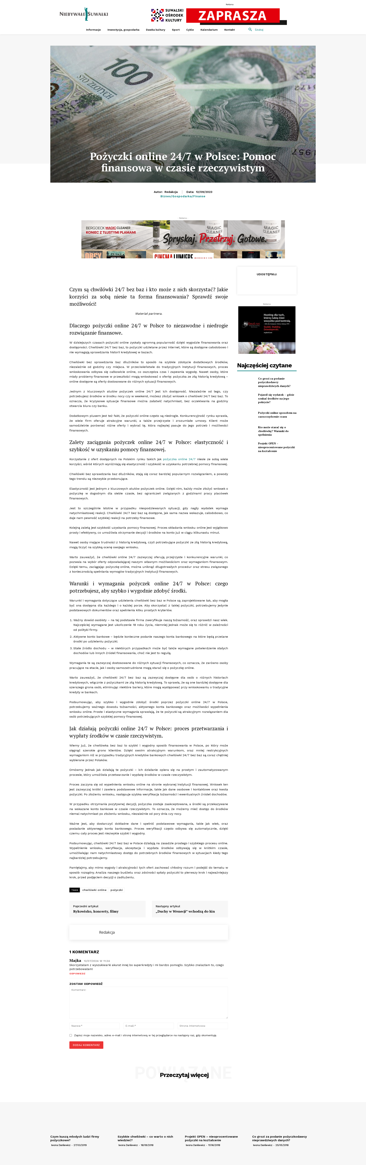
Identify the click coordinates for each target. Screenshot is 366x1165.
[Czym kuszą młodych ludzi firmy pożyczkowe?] (82, 1109)
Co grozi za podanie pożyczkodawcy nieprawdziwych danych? (274, 382)
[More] (150, 270)
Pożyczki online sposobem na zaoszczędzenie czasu (277, 414)
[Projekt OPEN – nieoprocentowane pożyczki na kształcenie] (246, 447)
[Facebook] (97, 270)
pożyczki (117, 889)
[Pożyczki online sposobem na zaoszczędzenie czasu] (246, 414)
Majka (75, 960)
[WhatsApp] (124, 270)
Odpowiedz (77, 973)
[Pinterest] (141, 270)
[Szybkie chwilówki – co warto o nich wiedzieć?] (149, 1109)
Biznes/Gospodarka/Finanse (183, 196)
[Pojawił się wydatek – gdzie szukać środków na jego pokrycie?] (246, 398)
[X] (115, 270)
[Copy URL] (106, 270)
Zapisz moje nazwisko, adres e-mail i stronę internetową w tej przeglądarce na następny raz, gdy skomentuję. (145, 1035)
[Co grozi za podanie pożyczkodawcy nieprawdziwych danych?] (246, 382)
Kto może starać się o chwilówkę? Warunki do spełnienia (273, 430)
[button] (254, 29)
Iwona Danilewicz (61, 1145)
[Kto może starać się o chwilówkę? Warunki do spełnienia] (246, 431)
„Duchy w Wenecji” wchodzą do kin (185, 911)
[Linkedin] (132, 270)
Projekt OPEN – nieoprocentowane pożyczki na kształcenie (276, 447)
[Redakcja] (84, 932)
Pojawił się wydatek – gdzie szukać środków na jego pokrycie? (276, 398)
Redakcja (171, 192)
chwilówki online (94, 889)
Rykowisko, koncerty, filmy (96, 911)
